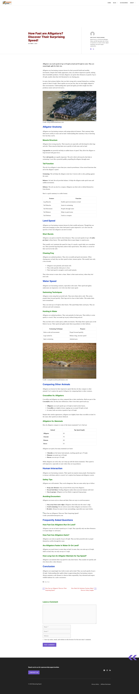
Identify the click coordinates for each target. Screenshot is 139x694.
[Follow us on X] (104, 670)
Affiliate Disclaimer (106, 684)
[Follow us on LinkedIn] (110, 670)
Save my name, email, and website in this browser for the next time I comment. (67, 639)
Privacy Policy (95, 684)
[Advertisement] (69, 16)
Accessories (124, 2)
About (132, 2)
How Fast (47, 582)
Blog (114, 2)
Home (109, 2)
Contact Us (34, 672)
